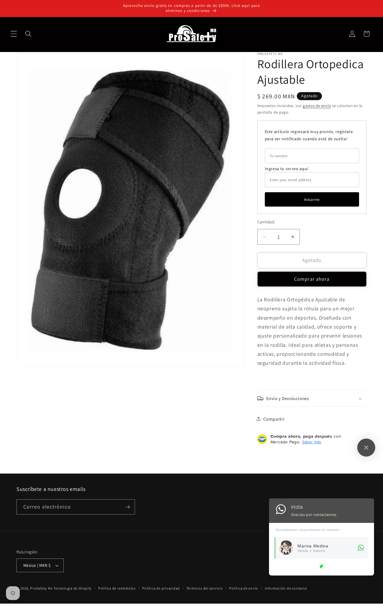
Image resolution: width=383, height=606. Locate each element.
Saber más (311, 442)
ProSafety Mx (41, 588)
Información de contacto (286, 588)
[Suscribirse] (127, 507)
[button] (14, 34)
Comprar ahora (311, 279)
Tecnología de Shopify (73, 588)
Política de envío (243, 588)
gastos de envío (317, 105)
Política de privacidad (161, 588)
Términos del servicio (204, 588)
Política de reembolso (117, 588)
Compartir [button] (274, 419)
